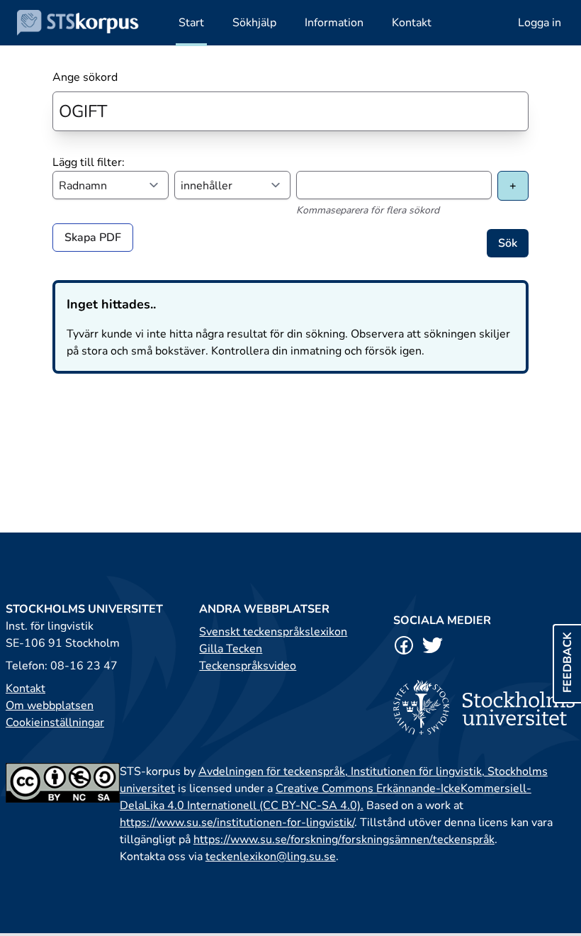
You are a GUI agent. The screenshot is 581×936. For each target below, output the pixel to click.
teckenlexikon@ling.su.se (270, 856)
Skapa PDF (92, 237)
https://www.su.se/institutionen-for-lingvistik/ (237, 822)
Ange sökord (85, 77)
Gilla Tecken (230, 649)
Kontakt (25, 688)
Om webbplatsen (50, 705)
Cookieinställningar (55, 722)
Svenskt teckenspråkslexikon (273, 632)
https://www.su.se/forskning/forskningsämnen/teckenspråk (344, 839)
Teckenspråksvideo (247, 666)
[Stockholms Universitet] (484, 707)
